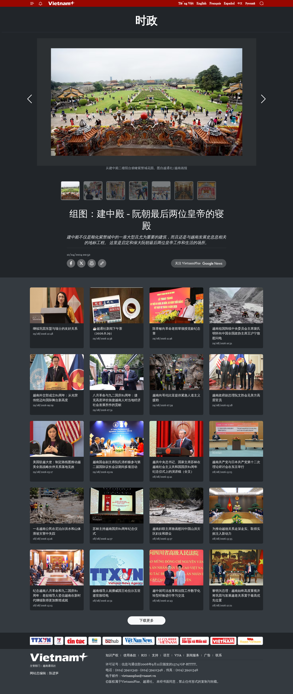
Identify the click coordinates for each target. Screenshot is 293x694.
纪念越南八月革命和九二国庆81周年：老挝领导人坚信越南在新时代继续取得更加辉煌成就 (57, 595)
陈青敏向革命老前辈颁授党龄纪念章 (176, 331)
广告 (207, 655)
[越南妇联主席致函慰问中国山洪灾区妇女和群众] (176, 505)
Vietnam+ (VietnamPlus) (62, 3)
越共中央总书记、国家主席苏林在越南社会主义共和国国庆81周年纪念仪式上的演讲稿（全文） (176, 466)
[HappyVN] (250, 641)
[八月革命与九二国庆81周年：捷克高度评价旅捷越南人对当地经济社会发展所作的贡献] (117, 372)
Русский (250, 3)
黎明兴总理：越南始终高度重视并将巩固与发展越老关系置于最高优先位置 (236, 595)
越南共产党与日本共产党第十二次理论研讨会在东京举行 (236, 464)
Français (215, 3)
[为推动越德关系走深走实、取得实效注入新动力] (236, 505)
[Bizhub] (111, 641)
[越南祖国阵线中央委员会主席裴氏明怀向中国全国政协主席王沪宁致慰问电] (236, 305)
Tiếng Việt (186, 3)
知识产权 (112, 655)
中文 (240, 3)
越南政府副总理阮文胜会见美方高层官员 (236, 397)
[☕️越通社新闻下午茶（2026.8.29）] (117, 305)
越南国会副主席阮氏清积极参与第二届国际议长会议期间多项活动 (117, 464)
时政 (146, 20)
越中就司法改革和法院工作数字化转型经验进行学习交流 (176, 593)
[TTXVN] (41, 641)
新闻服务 (192, 655)
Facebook (71, 263)
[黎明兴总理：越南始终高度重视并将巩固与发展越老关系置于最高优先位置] (236, 567)
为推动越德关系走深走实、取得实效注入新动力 (236, 531)
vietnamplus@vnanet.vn (139, 676)
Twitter (81, 263)
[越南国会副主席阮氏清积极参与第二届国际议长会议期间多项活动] (117, 439)
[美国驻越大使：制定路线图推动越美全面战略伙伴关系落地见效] (57, 439)
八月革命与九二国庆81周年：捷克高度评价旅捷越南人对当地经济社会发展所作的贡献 (117, 400)
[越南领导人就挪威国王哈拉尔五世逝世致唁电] (117, 567)
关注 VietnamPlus (188, 263)
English (201, 3)
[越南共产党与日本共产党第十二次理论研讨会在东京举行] (236, 439)
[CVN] (167, 641)
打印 (92, 263)
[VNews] (59, 641)
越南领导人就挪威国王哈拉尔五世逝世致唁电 (117, 593)
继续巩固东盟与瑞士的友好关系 (55, 328)
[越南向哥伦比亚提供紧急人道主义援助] (176, 372)
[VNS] (139, 641)
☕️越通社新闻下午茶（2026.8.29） (107, 331)
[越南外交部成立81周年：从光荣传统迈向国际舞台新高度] (57, 372)
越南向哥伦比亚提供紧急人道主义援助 (176, 397)
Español (229, 3)
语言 (166, 655)
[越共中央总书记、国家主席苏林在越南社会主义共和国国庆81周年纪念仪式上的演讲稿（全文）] (176, 439)
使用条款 (129, 655)
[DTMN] (194, 641)
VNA (178, 655)
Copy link (102, 263)
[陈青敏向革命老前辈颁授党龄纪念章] (176, 305)
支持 (155, 655)
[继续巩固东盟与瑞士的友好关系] (57, 305)
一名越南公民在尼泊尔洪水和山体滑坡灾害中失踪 (57, 531)
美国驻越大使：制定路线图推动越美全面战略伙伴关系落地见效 (57, 464)
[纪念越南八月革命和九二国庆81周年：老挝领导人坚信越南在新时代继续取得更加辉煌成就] (57, 567)
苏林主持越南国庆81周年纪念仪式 (115, 531)
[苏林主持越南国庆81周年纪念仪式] (117, 505)
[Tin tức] (76, 641)
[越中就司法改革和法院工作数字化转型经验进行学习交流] (176, 567)
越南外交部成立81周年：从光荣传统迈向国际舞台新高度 (55, 397)
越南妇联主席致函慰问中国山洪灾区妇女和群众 (176, 531)
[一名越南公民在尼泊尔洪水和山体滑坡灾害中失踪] (57, 505)
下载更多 (146, 620)
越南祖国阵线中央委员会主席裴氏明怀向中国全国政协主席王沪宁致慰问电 (236, 333)
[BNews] (94, 641)
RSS (144, 655)
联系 (218, 655)
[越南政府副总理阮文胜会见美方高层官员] (236, 372)
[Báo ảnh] (223, 641)
